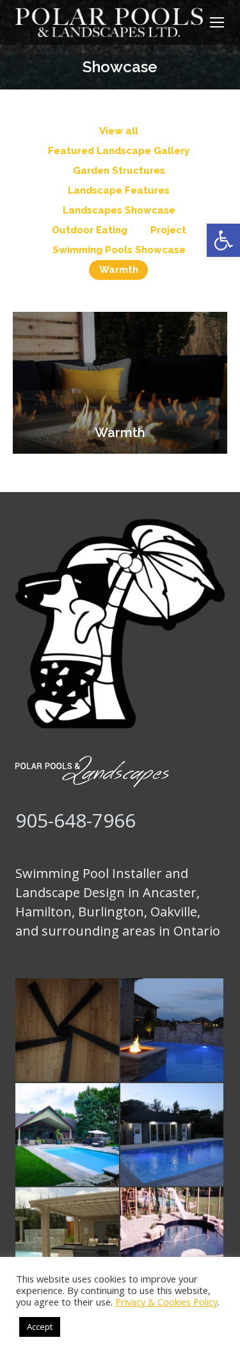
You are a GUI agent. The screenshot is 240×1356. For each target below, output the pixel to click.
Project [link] (168, 230)
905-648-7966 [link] (75, 820)
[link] (223, 240)
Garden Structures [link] (119, 170)
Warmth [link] (118, 269)
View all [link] (118, 131)
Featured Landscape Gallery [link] (118, 151)
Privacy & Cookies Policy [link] (166, 1301)
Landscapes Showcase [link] (119, 210)
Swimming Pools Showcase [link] (119, 250)
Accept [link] (39, 1326)
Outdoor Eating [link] (89, 230)
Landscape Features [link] (119, 190)
